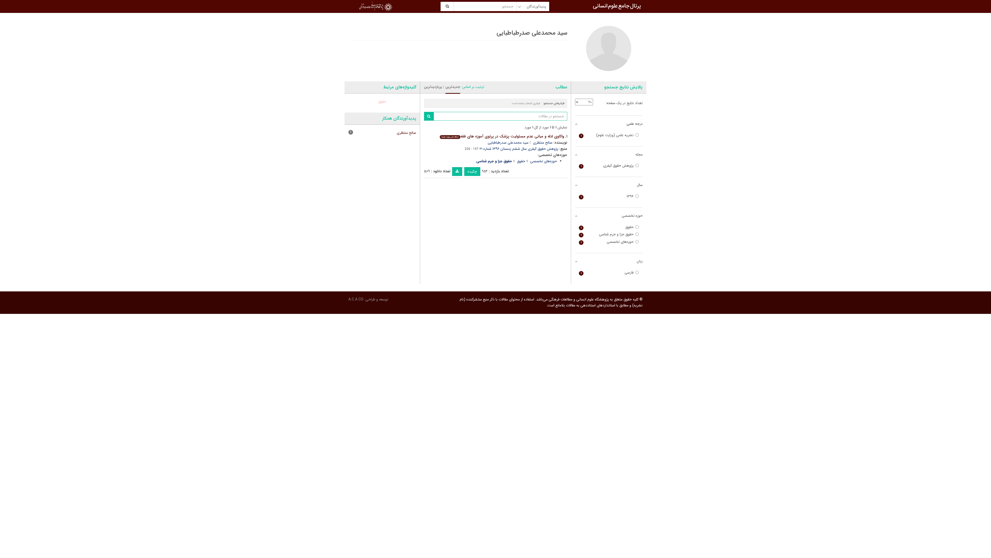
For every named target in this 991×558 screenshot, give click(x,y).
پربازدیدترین (433, 87)
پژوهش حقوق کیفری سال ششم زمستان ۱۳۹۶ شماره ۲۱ (518, 149)
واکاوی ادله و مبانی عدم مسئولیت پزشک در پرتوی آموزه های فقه (503, 136)
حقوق (521, 161)
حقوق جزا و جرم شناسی (607, 234)
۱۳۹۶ (607, 196)
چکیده (472, 171)
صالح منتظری (543, 142)
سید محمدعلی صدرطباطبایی (508, 142)
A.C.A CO (355, 299)
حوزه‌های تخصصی (543, 161)
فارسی (607, 273)
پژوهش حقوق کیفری (607, 166)
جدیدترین (452, 87)
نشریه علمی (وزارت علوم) (607, 135)
